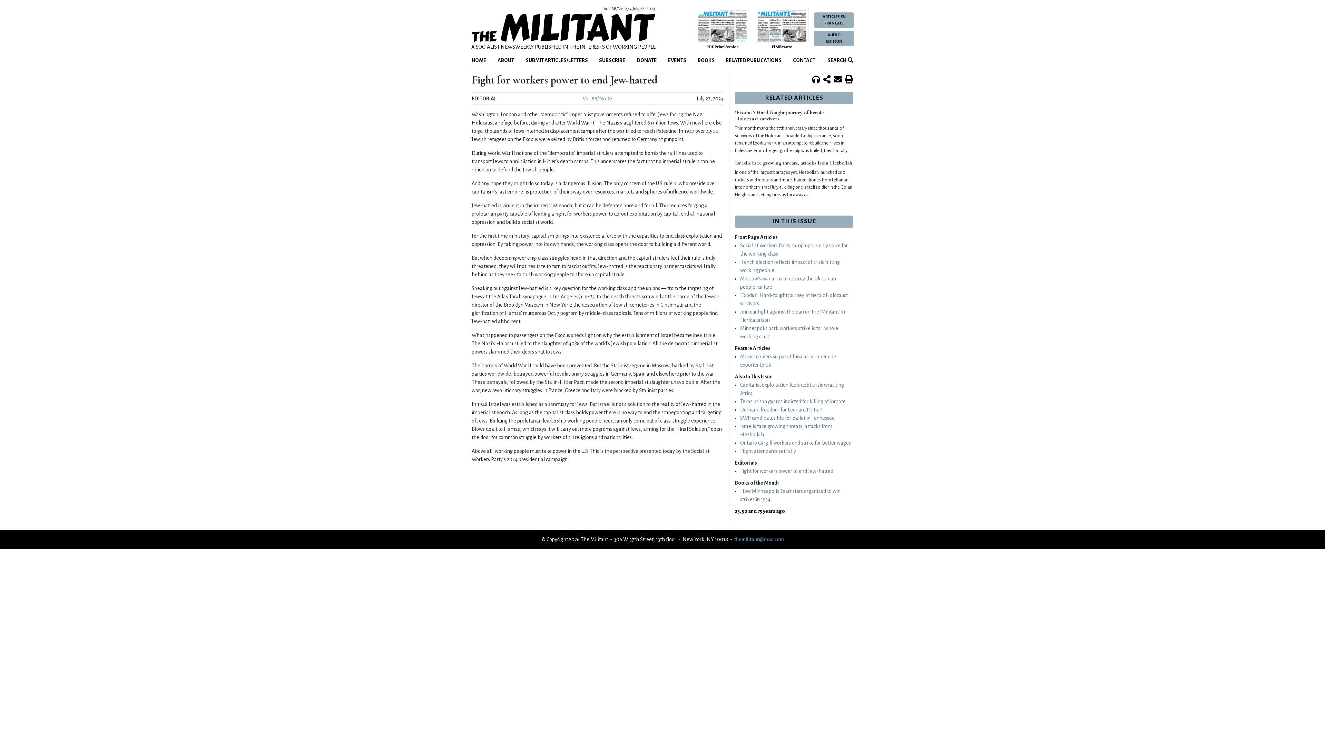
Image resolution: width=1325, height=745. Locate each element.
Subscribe (612, 60)
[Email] (838, 80)
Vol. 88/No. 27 (597, 98)
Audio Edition (834, 38)
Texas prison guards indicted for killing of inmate (793, 401)
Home (479, 60)
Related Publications (754, 60)
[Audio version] (816, 80)
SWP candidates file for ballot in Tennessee (787, 418)
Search (836, 60)
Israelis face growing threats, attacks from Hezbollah (793, 162)
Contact (804, 60)
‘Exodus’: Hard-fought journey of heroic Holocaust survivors (779, 115)
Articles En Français (834, 20)
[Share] (827, 80)
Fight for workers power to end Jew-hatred (786, 471)
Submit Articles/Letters (557, 60)
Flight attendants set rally (768, 451)
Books (706, 60)
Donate (647, 60)
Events (677, 60)
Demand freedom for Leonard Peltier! (781, 410)
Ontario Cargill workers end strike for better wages (795, 443)
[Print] (849, 80)
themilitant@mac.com (759, 539)
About (506, 60)
